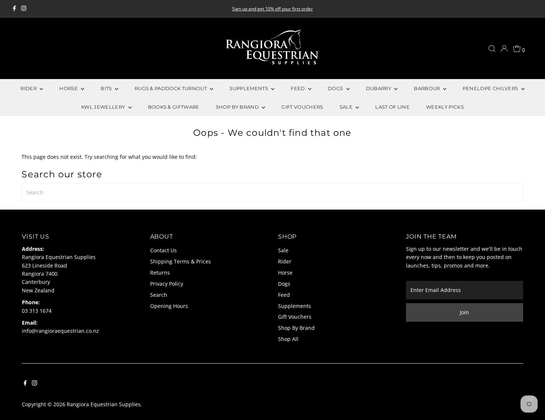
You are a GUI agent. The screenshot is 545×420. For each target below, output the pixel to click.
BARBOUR (427, 88)
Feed (284, 294)
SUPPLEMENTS (249, 88)
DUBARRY (379, 88)
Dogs (284, 283)
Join (464, 312)
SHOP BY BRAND (238, 107)
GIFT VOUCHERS (302, 107)
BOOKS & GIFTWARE (173, 107)
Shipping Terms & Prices (180, 261)
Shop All (288, 338)
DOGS (336, 88)
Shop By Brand (296, 327)
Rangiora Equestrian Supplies (104, 404)
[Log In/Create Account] (504, 48)
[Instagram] (23, 9)
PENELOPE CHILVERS (491, 88)
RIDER (29, 88)
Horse (285, 272)
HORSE (69, 88)
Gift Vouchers (294, 316)
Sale (283, 250)
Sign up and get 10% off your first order (272, 9)
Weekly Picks (445, 107)
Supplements (294, 305)
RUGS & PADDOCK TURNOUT (171, 88)
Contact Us (163, 250)
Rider (284, 261)
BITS (106, 88)
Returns (160, 272)
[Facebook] (14, 9)
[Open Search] (492, 48)
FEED (298, 88)
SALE (347, 107)
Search (158, 294)
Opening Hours (169, 305)
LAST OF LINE (392, 107)
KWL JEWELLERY (103, 107)
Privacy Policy (166, 283)
